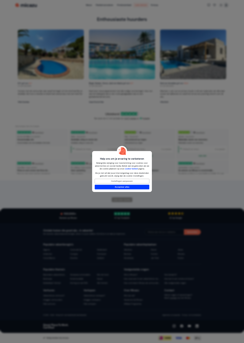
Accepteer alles (122, 187)
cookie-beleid (131, 168)
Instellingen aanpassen (122, 181)
